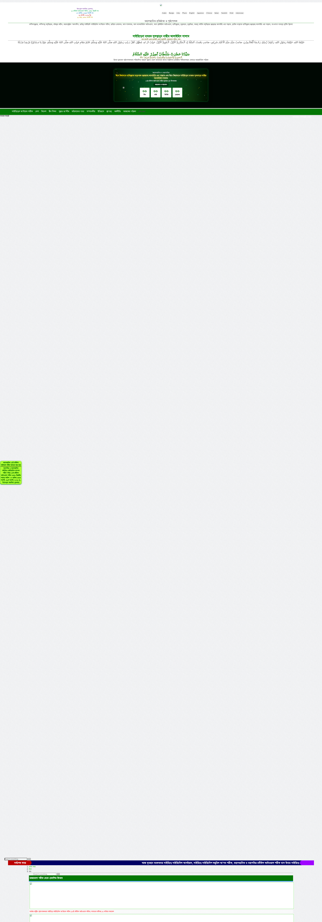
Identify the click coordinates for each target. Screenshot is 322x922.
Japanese (200, 13)
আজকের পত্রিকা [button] (129, 111)
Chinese (209, 13)
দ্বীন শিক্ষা (52, 111)
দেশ (37, 111)
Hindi (231, 13)
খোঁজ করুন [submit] (141, 111)
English (191, 13)
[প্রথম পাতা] (10, 111)
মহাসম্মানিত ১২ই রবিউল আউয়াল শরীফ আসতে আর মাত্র (11, 472)
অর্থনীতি (117, 111)
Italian (217, 13)
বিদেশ (43, 111)
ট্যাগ (30, 869)
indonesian (240, 13)
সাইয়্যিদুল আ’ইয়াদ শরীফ (22, 111)
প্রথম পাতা (32, 867)
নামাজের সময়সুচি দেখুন (301, 116)
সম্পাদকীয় (91, 111)
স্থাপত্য (109, 111)
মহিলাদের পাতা (78, 111)
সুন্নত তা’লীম (64, 111)
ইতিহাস (101, 111)
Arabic (164, 13)
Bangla (171, 13)
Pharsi (184, 13)
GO (29, 859)
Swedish (224, 13)
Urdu (178, 13)
